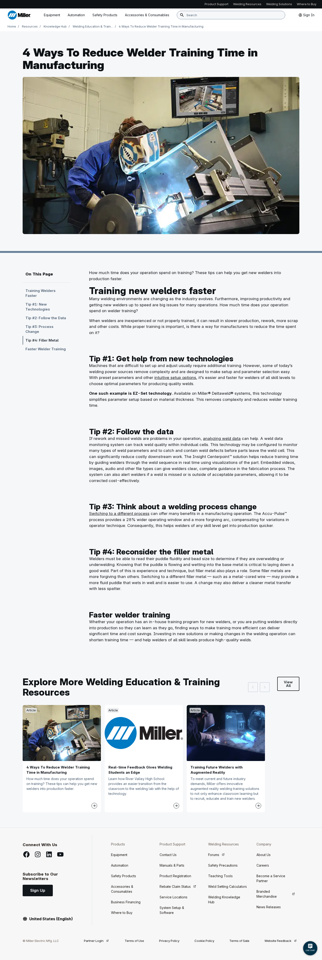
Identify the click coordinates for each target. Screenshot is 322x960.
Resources (30, 26)
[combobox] (231, 15)
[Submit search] (182, 15)
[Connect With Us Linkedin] (49, 854)
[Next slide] (265, 687)
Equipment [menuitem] (52, 15)
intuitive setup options (175, 377)
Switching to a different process (119, 513)
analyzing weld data (222, 438)
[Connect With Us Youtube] (60, 854)
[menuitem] (147, 15)
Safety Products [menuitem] (104, 15)
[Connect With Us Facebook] (26, 854)
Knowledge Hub (55, 26)
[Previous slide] (253, 687)
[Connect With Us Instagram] (37, 854)
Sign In (308, 15)
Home (12, 26)
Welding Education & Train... (93, 26)
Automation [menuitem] (76, 15)
